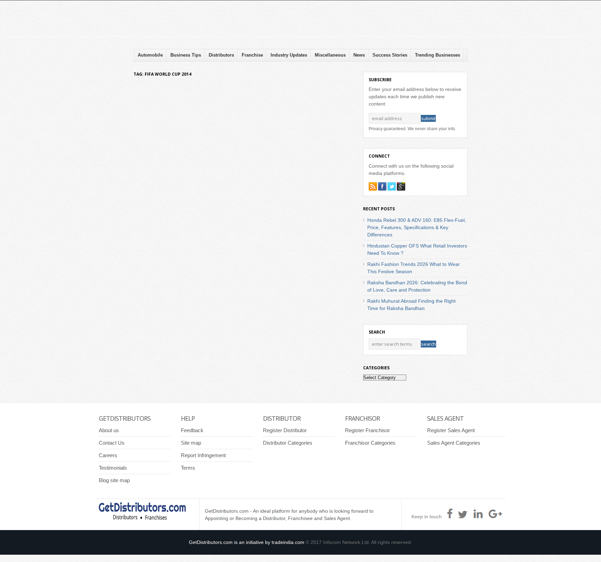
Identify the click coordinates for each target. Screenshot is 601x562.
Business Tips (185, 55)
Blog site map (114, 480)
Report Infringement (203, 455)
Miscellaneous (330, 55)
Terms (188, 468)
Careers (108, 455)
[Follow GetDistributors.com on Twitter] (391, 186)
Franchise (252, 55)
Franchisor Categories (370, 443)
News (359, 55)
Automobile (150, 55)
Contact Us (112, 443)
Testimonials (113, 468)
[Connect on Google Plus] (401, 186)
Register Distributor (285, 430)
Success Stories (389, 55)
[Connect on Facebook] (382, 186)
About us (109, 430)
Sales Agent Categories (453, 443)
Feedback (192, 430)
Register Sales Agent (451, 430)
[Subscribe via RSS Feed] (373, 186)
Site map (191, 443)
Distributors (221, 55)
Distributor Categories (287, 443)
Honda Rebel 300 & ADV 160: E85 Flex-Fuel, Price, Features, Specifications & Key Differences (416, 227)
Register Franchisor (367, 430)
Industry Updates (289, 55)
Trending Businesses (437, 55)
